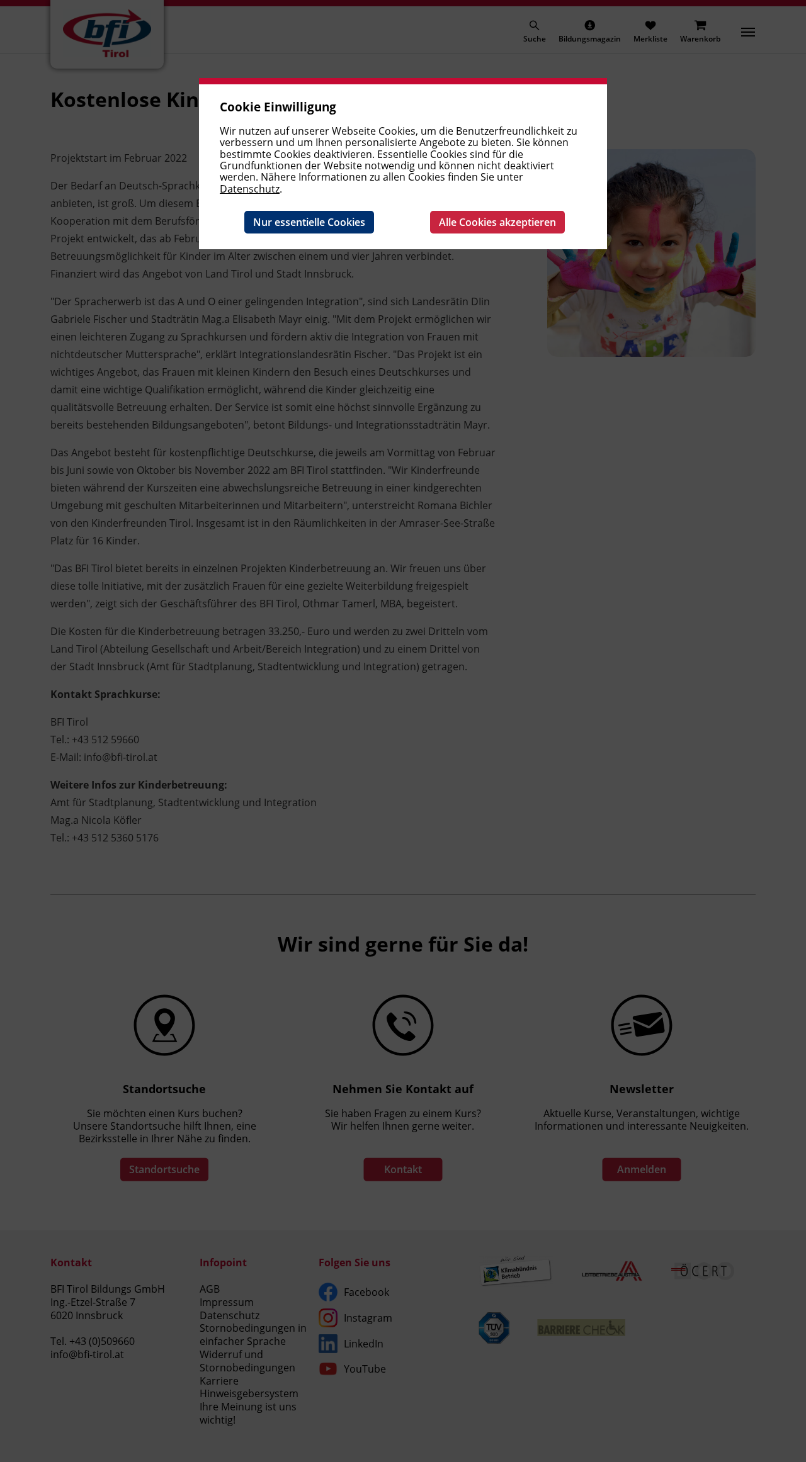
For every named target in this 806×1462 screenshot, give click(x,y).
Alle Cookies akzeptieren (497, 222)
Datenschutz (250, 189)
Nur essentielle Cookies (309, 222)
